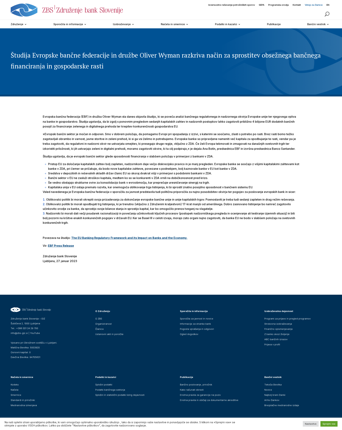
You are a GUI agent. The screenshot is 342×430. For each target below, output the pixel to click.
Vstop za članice (314, 5)
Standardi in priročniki (23, 400)
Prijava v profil (272, 344)
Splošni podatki (103, 384)
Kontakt (297, 5)
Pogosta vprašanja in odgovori (197, 328)
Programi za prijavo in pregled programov (287, 318)
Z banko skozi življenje (276, 334)
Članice (99, 328)
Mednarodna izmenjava (24, 405)
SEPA (261, 5)
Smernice (16, 394)
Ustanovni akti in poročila (109, 334)
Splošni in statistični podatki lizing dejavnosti (119, 394)
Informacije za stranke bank (195, 323)
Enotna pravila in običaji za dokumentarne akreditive (209, 400)
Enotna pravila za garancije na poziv (200, 394)
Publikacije (274, 24)
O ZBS (98, 318)
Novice (268, 389)
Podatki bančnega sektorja (110, 389)
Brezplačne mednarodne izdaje (281, 405)
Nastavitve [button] (311, 423)
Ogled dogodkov (189, 334)
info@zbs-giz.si (19, 333)
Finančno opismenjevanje (278, 328)
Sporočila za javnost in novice (196, 318)
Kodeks (15, 384)
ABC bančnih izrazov (275, 339)
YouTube (35, 333)
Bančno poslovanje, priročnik (196, 384)
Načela (14, 389)
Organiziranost (103, 323)
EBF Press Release (61, 245)
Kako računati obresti (192, 389)
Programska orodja (278, 5)
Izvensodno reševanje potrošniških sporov (231, 5)
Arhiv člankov (271, 400)
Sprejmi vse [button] (329, 423)
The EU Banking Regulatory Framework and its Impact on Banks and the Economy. (129, 238)
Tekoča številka (273, 384)
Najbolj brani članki (274, 394)
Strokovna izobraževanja (278, 323)
